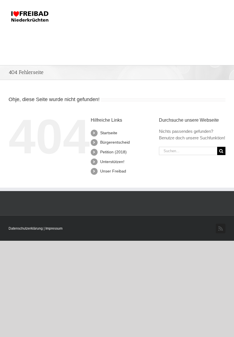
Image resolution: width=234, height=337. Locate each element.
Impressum (53, 228)
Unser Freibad (113, 171)
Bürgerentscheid (115, 142)
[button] (216, 49)
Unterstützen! (112, 161)
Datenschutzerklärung (26, 228)
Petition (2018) (113, 152)
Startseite (108, 133)
